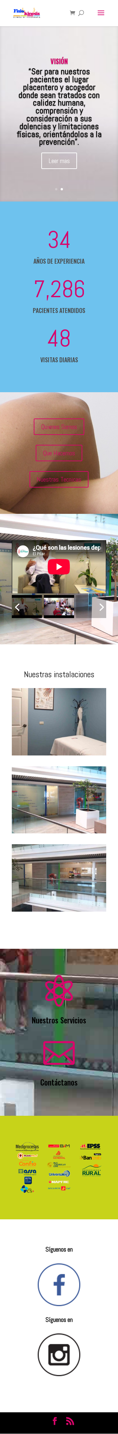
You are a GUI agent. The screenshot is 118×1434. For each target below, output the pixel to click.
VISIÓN (59, 61)
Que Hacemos (59, 453)
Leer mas (59, 160)
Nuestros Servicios (59, 1020)
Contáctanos (59, 1082)
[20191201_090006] (59, 910)
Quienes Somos (59, 426)
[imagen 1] (59, 832)
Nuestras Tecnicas (59, 479)
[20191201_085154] (59, 754)
